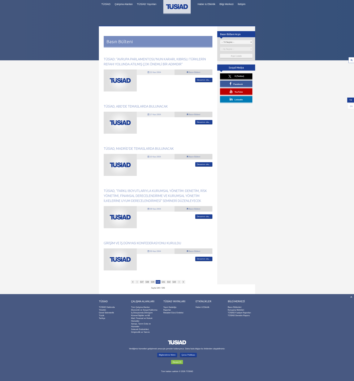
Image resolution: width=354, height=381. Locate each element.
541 (163, 282)
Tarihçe (102, 318)
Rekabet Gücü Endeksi (173, 313)
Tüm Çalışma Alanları (140, 307)
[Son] (183, 282)
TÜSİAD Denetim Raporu (239, 315)
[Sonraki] (179, 282)
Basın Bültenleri (234, 307)
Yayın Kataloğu (169, 307)
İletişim (241, 4)
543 (174, 282)
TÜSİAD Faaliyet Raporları (239, 313)
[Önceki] (137, 282)
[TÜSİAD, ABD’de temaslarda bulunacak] (120, 122)
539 (152, 282)
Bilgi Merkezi (226, 4)
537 (142, 282)
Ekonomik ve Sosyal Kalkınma (144, 310)
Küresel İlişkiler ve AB (140, 315)
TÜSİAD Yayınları (146, 4)
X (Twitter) (239, 76)
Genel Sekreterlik (106, 313)
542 (169, 282)
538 (147, 282)
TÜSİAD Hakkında (107, 307)
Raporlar (167, 310)
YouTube (238, 92)
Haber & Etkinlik (206, 4)
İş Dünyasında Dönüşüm (142, 313)
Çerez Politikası (188, 355)
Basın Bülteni (194, 72)
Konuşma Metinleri (236, 310)
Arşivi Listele (236, 56)
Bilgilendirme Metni (167, 355)
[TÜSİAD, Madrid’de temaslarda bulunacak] (120, 165)
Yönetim (102, 310)
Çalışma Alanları (124, 4)
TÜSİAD (105, 4)
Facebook (238, 84)
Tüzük (101, 315)
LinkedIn (238, 100)
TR (350, 100)
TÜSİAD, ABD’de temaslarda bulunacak (136, 106)
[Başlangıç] (133, 282)
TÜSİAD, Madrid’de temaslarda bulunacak (139, 148)
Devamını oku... (204, 80)
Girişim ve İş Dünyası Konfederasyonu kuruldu (142, 243)
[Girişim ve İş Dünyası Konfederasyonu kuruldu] (120, 259)
